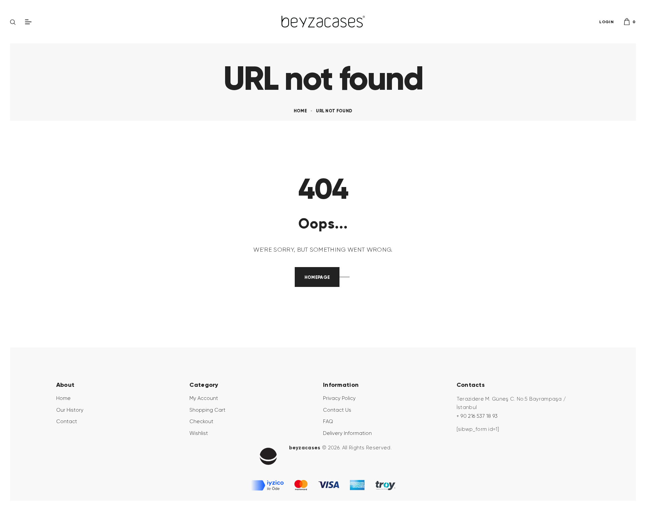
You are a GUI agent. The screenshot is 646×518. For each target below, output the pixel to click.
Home (300, 111)
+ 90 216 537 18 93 (477, 416)
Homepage (317, 277)
